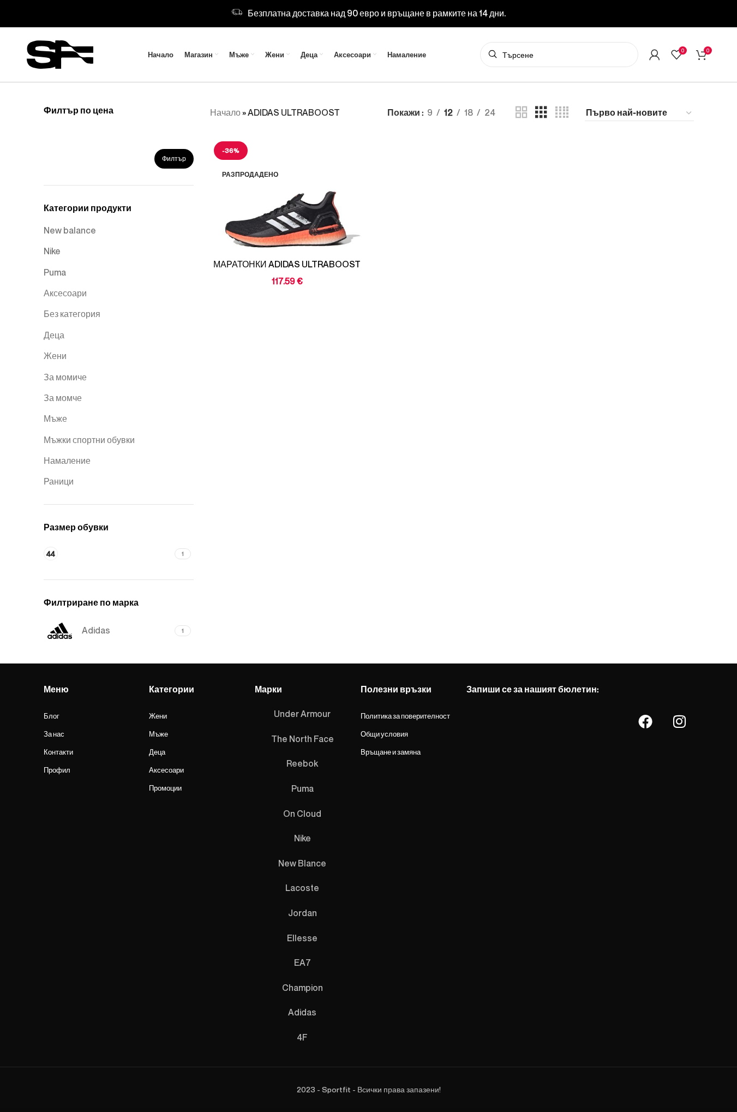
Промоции (165, 788)
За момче (63, 397)
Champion (302, 987)
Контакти (58, 752)
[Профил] (655, 54)
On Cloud (302, 813)
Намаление (67, 460)
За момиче (65, 377)
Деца (54, 335)
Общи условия (384, 734)
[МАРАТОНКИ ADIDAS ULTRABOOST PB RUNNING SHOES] (287, 195)
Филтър (174, 158)
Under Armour (302, 713)
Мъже (55, 418)
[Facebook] (645, 721)
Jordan (302, 912)
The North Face (302, 738)
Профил (57, 770)
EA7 (302, 962)
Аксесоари (65, 293)
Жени (55, 355)
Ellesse (302, 937)
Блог (51, 716)
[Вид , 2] (522, 113)
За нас (54, 734)
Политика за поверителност (405, 716)
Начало (225, 112)
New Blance (302, 863)
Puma (55, 272)
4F (302, 1037)
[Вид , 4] (561, 113)
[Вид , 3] (541, 113)
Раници (59, 481)
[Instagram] (679, 721)
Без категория (72, 313)
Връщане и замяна (391, 752)
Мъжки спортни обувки (89, 439)
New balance (70, 230)
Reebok (302, 763)
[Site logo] (60, 52)
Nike (52, 251)
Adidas (302, 1012)
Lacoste (302, 887)
